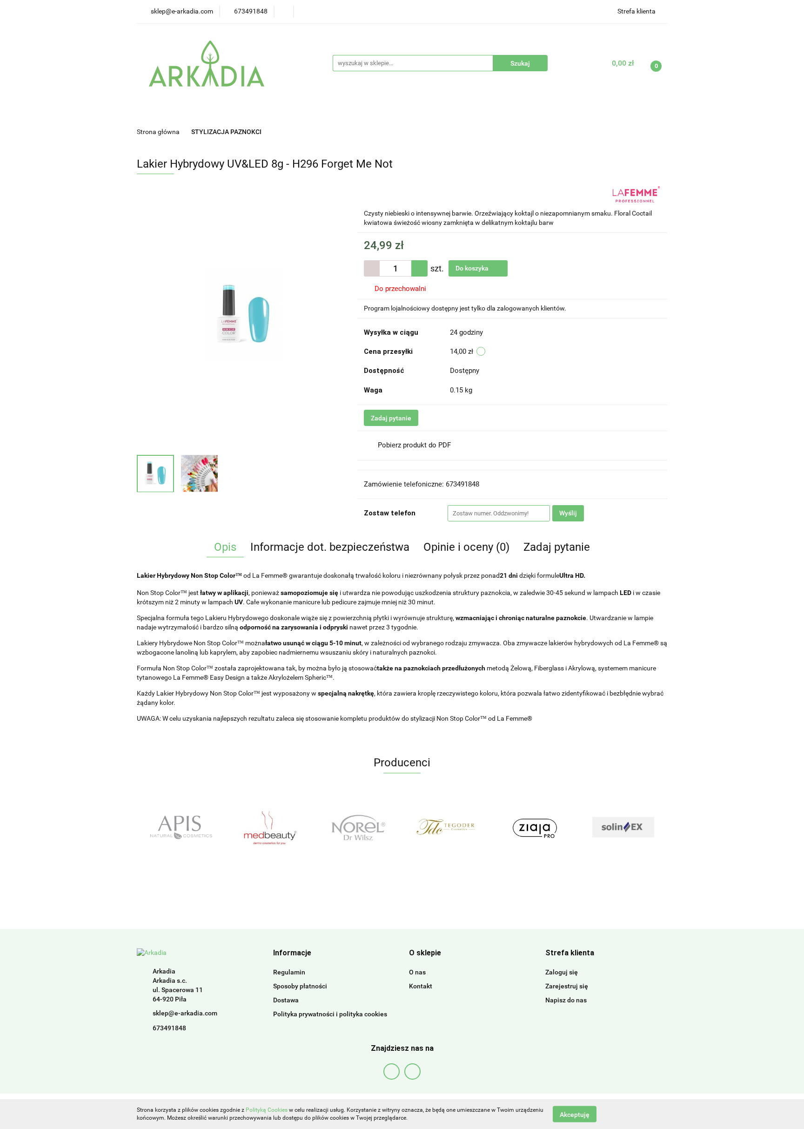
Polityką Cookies (267, 1110)
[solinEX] (534, 827)
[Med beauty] (181, 827)
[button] (292, 953)
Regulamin (289, 972)
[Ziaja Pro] (446, 827)
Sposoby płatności (300, 986)
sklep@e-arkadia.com (185, 1013)
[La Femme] (636, 193)
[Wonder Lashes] (623, 827)
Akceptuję (575, 1114)
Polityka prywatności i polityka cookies (330, 1014)
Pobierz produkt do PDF (414, 445)
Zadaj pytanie (391, 418)
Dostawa (286, 1000)
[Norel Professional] (269, 827)
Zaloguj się (561, 972)
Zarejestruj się (566, 986)
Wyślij (568, 513)
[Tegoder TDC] (358, 827)
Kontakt (420, 986)
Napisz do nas (566, 1000)
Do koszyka (473, 268)
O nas (417, 972)
